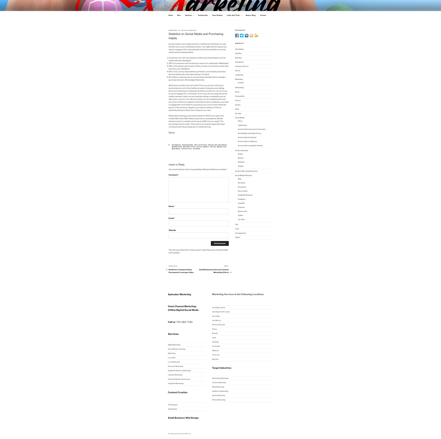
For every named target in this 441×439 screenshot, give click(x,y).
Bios (179, 15)
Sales (237, 109)
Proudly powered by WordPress (179, 434)
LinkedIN (241, 203)
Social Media (202, 147)
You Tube (241, 219)
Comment (174, 175)
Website (172, 230)
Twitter (240, 215)
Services (188, 15)
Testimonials (203, 15)
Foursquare (187, 145)
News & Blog (251, 15)
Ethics (240, 121)
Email (172, 218)
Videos (237, 237)
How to (237, 71)
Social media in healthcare (247, 141)
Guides (240, 154)
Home (170, 15)
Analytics (238, 53)
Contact (263, 15)
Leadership (239, 75)
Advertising (239, 49)
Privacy (238, 100)
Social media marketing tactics (246, 171)
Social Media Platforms (243, 175)
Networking (239, 87)
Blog (239, 179)
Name (172, 206)
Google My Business (217, 145)
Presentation (240, 96)
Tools (237, 229)
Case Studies (217, 15)
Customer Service (241, 66)
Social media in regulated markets (250, 145)
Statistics (186, 149)
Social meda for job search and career (252, 129)
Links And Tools (233, 15)
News (237, 92)
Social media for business (247, 137)
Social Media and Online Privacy (249, 133)
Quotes (237, 105)
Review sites (189, 147)
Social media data (241, 150)
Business (238, 58)
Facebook (176, 145)
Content (241, 83)
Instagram (241, 199)
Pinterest (241, 207)
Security (238, 113)
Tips (236, 224)
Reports (241, 158)
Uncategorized (240, 233)
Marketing (177, 147)
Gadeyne (192, 30)
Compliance (239, 62)
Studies (196, 149)
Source (172, 132)
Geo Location (200, 145)
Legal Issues (242, 125)
